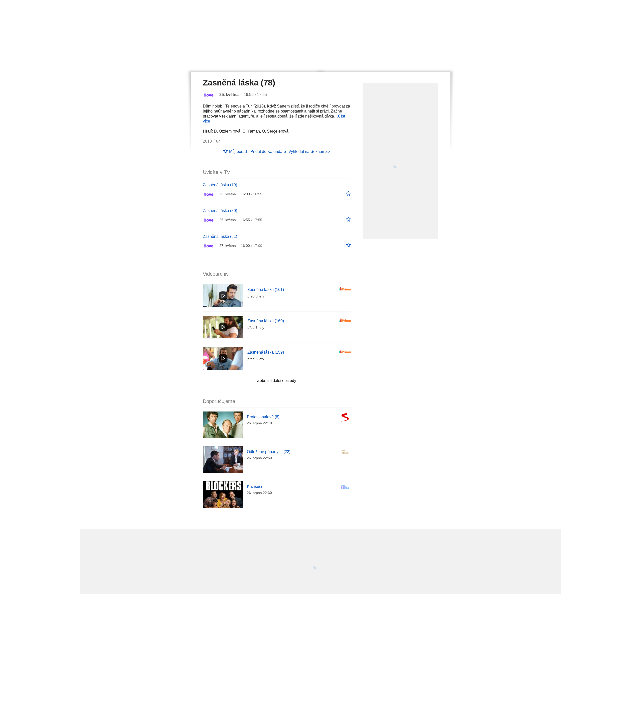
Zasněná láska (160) (265, 321)
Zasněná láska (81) (220, 236)
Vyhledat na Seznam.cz (309, 151)
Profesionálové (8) (263, 417)
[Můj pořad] (348, 193)
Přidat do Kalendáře (268, 151)
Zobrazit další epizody (276, 380)
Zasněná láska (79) (220, 185)
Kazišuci (254, 486)
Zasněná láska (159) (265, 352)
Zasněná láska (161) (265, 289)
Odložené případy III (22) (268, 452)
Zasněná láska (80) (220, 211)
